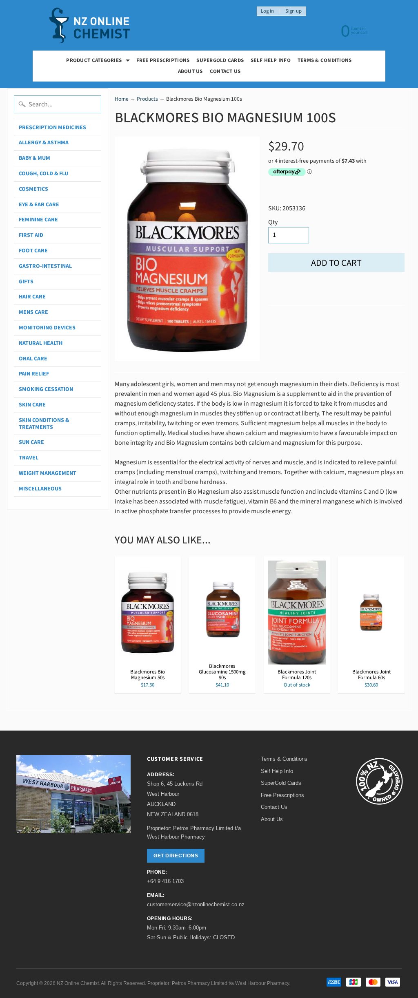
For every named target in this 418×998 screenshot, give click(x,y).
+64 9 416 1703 (165, 881)
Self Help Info (271, 60)
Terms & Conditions (325, 60)
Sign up (293, 11)
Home (122, 99)
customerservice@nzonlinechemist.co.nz (196, 904)
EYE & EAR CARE (39, 205)
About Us (190, 71)
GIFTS (26, 282)
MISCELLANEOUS (40, 489)
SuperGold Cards (220, 60)
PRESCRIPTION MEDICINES (52, 128)
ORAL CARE (33, 359)
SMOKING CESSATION (46, 389)
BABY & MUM (34, 158)
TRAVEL (28, 458)
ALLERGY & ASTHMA (44, 143)
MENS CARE (33, 312)
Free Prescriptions (282, 795)
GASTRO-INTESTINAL (45, 266)
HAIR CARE (32, 297)
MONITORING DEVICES (47, 328)
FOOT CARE (33, 251)
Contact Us (225, 71)
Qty (273, 222)
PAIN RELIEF (34, 374)
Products (147, 99)
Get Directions (175, 856)
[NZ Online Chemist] (90, 25)
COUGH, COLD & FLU (43, 174)
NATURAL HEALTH (40, 343)
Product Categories (99, 61)
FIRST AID (31, 235)
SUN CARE (31, 442)
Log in (267, 11)
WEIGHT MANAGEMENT (47, 473)
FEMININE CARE (38, 220)
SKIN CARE (32, 405)
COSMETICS (33, 189)
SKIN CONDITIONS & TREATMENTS (44, 423)
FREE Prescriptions (163, 60)
